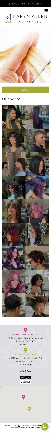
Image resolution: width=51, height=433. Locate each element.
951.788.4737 (25, 344)
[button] (23, 397)
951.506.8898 (25, 364)
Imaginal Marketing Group (31, 427)
